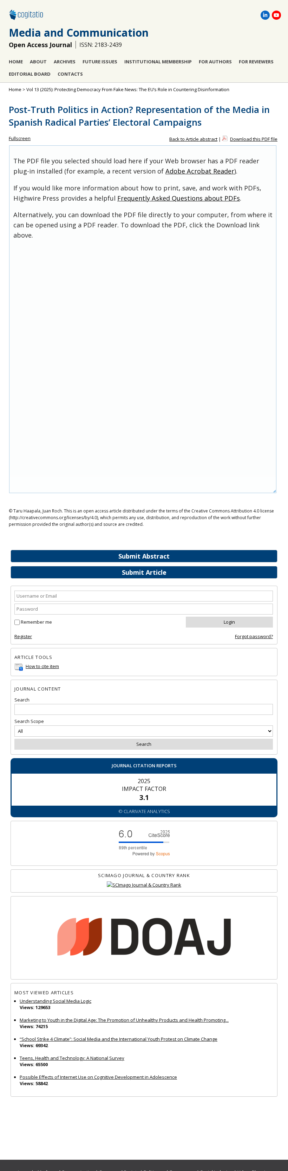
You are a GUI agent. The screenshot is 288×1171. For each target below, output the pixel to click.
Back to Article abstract (193, 139)
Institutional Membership (158, 61)
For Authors (215, 61)
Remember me (36, 622)
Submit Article (144, 572)
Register (23, 636)
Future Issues (100, 61)
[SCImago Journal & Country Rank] (144, 885)
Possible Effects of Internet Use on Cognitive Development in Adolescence (98, 1077)
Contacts (70, 74)
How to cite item (42, 666)
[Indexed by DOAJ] (144, 938)
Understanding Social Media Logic (55, 1001)
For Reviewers (256, 61)
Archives (65, 61)
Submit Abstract (144, 556)
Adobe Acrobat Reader (199, 171)
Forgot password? (254, 636)
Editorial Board (30, 74)
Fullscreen (20, 138)
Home (16, 61)
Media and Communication (79, 32)
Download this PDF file (253, 139)
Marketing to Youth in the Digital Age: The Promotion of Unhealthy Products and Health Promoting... (124, 1020)
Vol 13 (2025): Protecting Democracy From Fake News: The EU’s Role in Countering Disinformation (127, 89)
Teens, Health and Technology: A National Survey (72, 1058)
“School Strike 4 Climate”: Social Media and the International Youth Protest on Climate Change (118, 1039)
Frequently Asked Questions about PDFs (178, 198)
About (38, 61)
